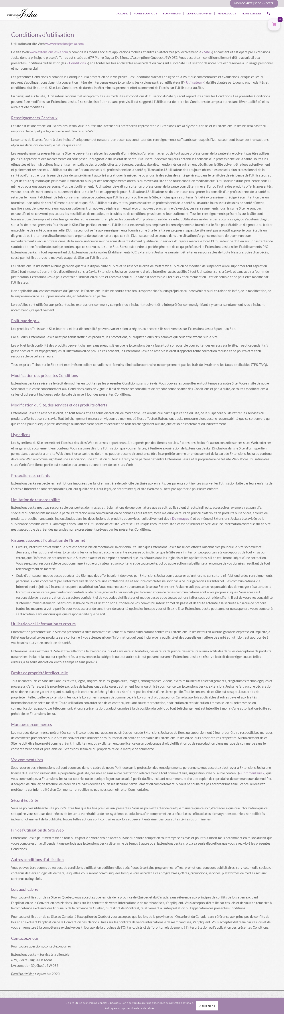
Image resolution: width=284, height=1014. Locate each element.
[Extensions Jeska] (22, 13)
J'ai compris (207, 1005)
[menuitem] (253, 3)
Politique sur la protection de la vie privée (129, 1008)
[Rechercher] (268, 13)
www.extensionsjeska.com (64, 44)
